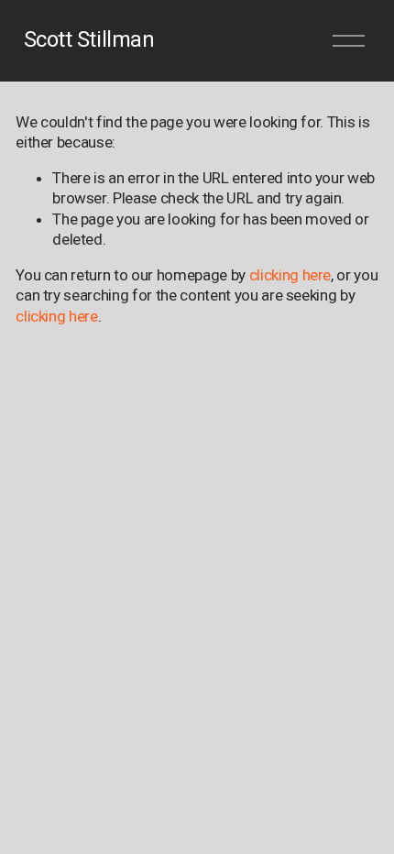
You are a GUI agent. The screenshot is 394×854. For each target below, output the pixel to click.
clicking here (290, 275)
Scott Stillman (89, 39)
